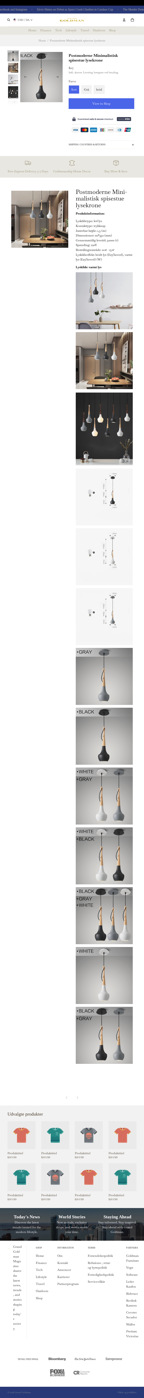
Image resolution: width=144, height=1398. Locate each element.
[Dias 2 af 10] (13, 67)
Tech (39, 1270)
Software (132, 1275)
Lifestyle (41, 1277)
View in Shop (101, 104)
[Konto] (124, 20)
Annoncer (64, 1270)
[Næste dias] (58, 78)
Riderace (132, 1294)
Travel (40, 1284)
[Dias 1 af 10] (13, 56)
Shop (39, 1298)
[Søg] (8, 20)
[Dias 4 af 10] (13, 92)
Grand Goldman (23, 1392)
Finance (41, 1263)
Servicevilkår (96, 1282)
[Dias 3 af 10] (13, 79)
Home (42, 40)
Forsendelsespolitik (100, 1256)
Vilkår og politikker (126, 1392)
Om (59, 1256)
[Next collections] (77, 1097)
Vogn (129, 1268)
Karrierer (63, 1277)
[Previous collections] (67, 1097)
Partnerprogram (68, 1284)
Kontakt (62, 1263)
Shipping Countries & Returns (87, 144)
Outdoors (42, 1291)
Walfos (130, 1324)
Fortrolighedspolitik (101, 1275)
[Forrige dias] (24, 78)
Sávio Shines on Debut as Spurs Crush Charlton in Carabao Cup (62, 9)
